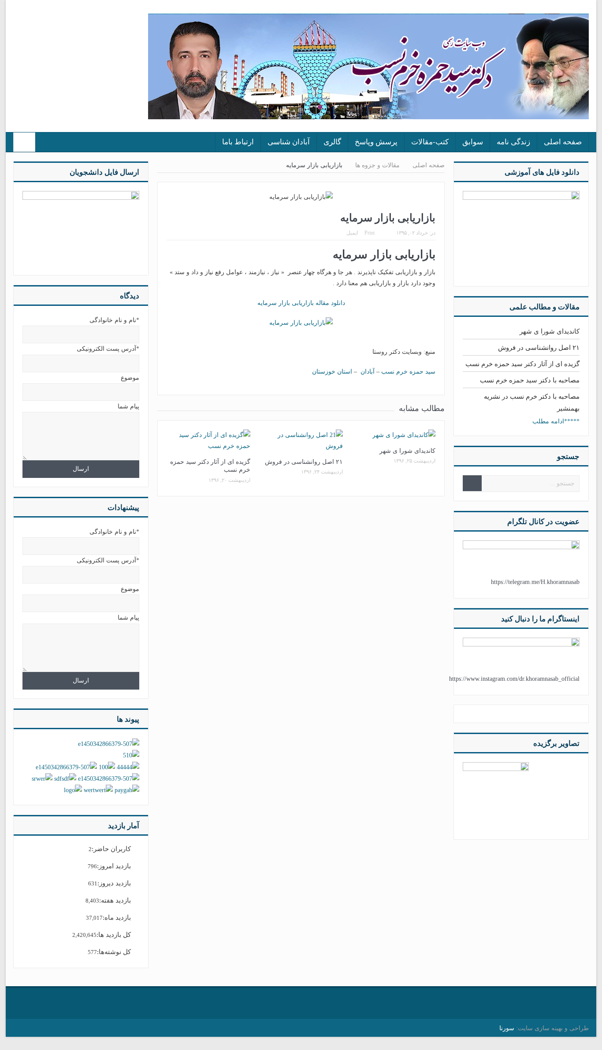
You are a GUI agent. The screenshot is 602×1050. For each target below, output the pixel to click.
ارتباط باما (238, 142)
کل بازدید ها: (114, 934)
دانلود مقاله (301, 303)
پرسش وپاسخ (376, 142)
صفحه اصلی (563, 142)
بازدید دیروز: (114, 883)
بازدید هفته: (115, 900)
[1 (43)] (496, 794)
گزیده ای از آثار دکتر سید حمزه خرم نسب (522, 363)
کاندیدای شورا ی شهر (407, 451)
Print (369, 233)
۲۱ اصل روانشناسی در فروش (304, 462)
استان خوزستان (332, 371)
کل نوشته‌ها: (114, 951)
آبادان (367, 371)
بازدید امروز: (114, 866)
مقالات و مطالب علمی (544, 307)
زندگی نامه (513, 142)
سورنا (506, 1028)
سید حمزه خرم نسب (408, 371)
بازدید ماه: (117, 917)
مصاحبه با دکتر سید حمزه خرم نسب (530, 380)
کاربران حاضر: (111, 848)
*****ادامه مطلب (556, 421)
